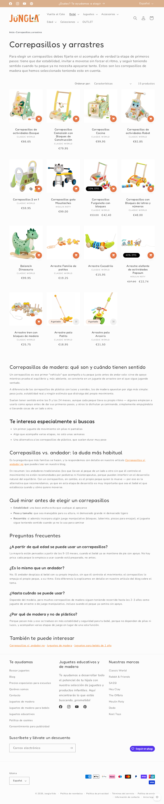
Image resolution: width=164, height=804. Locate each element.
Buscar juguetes (19, 670)
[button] (74, 14)
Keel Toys (115, 714)
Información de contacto (127, 797)
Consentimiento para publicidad (29, 726)
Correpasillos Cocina (101, 131)
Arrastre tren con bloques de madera (26, 334)
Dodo (112, 708)
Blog (12, 677)
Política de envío (146, 793)
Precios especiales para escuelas (30, 683)
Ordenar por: (82, 83)
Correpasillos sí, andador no (27, 645)
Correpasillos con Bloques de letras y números (138, 203)
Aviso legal (149, 797)
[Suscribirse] (71, 748)
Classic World (118, 670)
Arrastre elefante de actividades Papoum (138, 269)
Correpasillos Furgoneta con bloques (100, 203)
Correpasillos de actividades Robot (138, 131)
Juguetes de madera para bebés (29, 708)
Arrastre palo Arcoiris (101, 334)
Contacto (15, 695)
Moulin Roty (116, 701)
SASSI (113, 683)
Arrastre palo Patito (63, 334)
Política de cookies (21, 720)
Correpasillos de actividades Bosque (26, 131)
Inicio (12, 32)
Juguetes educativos (22, 714)
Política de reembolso (71, 793)
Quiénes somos (19, 689)
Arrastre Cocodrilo (100, 266)
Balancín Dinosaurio (26, 267)
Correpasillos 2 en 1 (26, 199)
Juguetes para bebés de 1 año (92, 645)
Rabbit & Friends (119, 677)
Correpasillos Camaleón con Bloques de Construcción (63, 134)
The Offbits (116, 695)
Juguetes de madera (59, 645)
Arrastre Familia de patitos (63, 267)
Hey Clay (114, 689)
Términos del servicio (123, 793)
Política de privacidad (97, 793)
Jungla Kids (50, 793)
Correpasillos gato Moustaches (63, 201)
